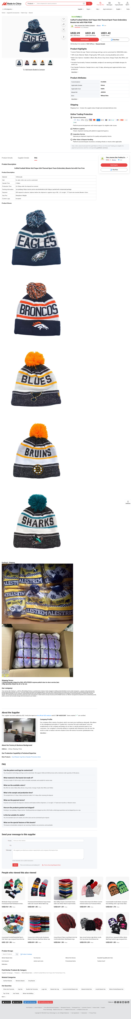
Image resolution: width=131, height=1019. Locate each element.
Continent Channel (86, 1007)
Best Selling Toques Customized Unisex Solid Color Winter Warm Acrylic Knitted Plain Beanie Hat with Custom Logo (64, 903)
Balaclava (4, 964)
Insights (103, 1007)
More (3, 997)
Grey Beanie (31, 981)
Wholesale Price (76, 1007)
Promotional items (71, 961)
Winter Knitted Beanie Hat (116, 989)
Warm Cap (24, 13)
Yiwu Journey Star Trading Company (85, 25)
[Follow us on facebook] (115, 1002)
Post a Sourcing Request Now (51, 865)
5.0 (108, 160)
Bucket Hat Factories (32, 989)
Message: (9, 850)
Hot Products (29, 1007)
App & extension (107, 9)
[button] (84, 3)
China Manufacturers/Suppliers (51, 1007)
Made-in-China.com (58, 1009)
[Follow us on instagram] (120, 1002)
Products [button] (30, 4)
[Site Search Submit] (89, 3)
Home (3, 13)
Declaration (84, 1013)
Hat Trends (16, 993)
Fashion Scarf (101, 961)
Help (97, 9)
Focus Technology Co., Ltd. (53, 1013)
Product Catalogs (27, 954)
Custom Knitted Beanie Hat (70, 989)
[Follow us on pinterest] (126, 1002)
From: (10, 841)
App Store (6, 1002)
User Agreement (75, 1013)
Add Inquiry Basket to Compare (35, 70)
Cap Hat (20, 989)
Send (15, 865)
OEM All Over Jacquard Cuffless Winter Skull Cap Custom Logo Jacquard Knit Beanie (116, 939)
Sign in (127, 5)
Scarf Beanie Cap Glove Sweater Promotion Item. (26, 757)
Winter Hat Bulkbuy (28, 993)
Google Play (17, 1002)
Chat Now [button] (116, 40)
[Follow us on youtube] (123, 1002)
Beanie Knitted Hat (86, 989)
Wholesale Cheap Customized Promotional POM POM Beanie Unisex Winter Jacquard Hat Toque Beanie (12, 903)
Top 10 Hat (6, 993)
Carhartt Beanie (7, 981)
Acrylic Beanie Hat (101, 989)
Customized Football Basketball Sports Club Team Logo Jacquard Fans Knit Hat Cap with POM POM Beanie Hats (13, 939)
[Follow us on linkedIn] (128, 1002)
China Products (38, 1007)
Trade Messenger (30, 1002)
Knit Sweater (5, 961)
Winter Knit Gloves (71, 958)
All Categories (8, 9)
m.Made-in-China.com (69, 1009)
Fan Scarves (37, 958)
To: (11, 845)
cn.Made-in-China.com (82, 1009)
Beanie (31, 13)
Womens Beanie (20, 981)
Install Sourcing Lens (46, 1002)
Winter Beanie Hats (7, 958)
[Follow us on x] (118, 1002)
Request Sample (100, 44)
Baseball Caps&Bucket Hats (105, 958)
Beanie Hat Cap (54, 989)
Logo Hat (44, 989)
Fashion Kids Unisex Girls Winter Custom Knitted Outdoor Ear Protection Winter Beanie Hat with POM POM (91, 903)
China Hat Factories (8, 989)
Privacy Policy (92, 1013)
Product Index (96, 1007)
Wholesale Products (65, 1007)
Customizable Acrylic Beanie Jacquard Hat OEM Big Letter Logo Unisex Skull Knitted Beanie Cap (116, 903)
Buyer (88, 9)
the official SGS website (44, 715)
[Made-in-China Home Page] (11, 4)
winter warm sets (38, 961)
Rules (128, 9)
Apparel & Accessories (13, 13)
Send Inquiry (85, 39)
